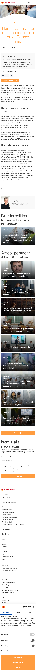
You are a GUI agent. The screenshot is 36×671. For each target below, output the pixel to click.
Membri (4, 544)
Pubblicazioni (6, 497)
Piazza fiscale (6, 515)
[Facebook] (3, 75)
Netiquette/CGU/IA (7, 573)
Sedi (3, 554)
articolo (12, 47)
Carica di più (18, 433)
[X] (7, 75)
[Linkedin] (11, 75)
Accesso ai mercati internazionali (13, 524)
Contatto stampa (7, 557)
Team (3, 539)
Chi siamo (5, 534)
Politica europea (7, 519)
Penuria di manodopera (9, 517)
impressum (15, 471)
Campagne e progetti (9, 502)
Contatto (5, 551)
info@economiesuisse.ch (10, 590)
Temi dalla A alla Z (8, 510)
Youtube (14, 139)
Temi (3, 507)
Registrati (18, 476)
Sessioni (4, 500)
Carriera (4, 547)
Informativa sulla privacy (9, 570)
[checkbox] (2, 464)
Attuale (3, 47)
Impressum (5, 566)
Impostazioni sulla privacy (9, 568)
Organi (4, 542)
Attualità (5, 494)
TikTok (19, 139)
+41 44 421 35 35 (8, 592)
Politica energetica (8, 512)
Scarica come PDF (8, 80)
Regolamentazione (8, 522)
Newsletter (6, 529)
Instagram (26, 139)
